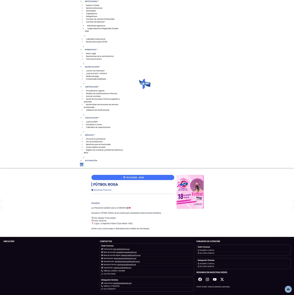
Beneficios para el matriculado (98, 144)
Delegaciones (91, 16)
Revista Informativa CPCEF (96, 42)
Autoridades (91, 11)
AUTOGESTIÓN (91, 160)
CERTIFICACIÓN (91, 87)
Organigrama (91, 13)
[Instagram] (207, 279)
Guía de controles (93, 96)
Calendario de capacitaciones (98, 127)
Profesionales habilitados (96, 79)
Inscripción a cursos (94, 124)
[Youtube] (214, 279)
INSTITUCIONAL (91, 1)
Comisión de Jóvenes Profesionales (100, 19)
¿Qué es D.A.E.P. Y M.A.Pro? (96, 73)
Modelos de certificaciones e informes (101, 93)
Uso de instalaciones (94, 142)
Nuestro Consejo (92, 5)
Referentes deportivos (96, 26)
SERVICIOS (89, 135)
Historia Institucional (94, 8)
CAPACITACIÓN (91, 118)
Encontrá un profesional (95, 139)
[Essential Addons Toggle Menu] (81, 165)
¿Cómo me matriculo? (95, 71)
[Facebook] (200, 279)
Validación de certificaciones (97, 110)
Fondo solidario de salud (95, 147)
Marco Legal (91, 53)
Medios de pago (92, 76)
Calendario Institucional (95, 39)
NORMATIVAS (90, 49)
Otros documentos (94, 59)
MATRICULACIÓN (92, 67)
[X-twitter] (222, 279)
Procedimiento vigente (95, 91)
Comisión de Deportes (95, 22)
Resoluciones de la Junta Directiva (100, 56)
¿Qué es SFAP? (92, 122)
